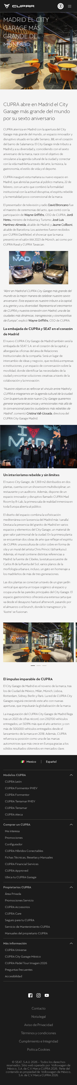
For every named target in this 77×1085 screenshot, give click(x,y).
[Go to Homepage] (18, 6)
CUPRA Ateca (14, 814)
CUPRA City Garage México (23, 956)
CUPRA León (13, 781)
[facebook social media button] (30, 995)
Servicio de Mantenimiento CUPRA (27, 926)
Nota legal (38, 1017)
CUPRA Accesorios (17, 907)
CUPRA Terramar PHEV (20, 801)
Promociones (14, 837)
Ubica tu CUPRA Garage (20, 877)
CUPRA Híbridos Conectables (24, 850)
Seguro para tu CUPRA (19, 920)
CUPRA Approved (16, 870)
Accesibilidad (13, 976)
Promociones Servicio (19, 900)
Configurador (13, 844)
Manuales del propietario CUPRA (26, 933)
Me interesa (12, 831)
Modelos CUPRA (14, 775)
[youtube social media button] (46, 995)
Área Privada (13, 893)
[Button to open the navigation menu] (70, 6)
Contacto (39, 1008)
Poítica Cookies (38, 1049)
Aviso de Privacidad (38, 1025)
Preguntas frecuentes (18, 969)
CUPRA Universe (15, 950)
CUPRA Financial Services (21, 864)
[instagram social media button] (38, 995)
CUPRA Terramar (16, 808)
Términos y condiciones (38, 1033)
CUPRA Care (13, 913)
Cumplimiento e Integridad (38, 1041)
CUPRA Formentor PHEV (21, 788)
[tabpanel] (38, 642)
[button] (38, 642)
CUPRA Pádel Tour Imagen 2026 (26, 963)
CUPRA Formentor (17, 794)
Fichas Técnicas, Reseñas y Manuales (29, 857)
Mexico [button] (31, 761)
